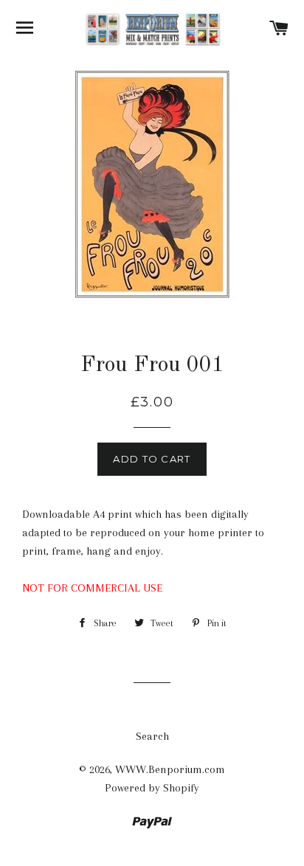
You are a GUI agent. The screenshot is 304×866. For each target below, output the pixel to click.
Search (152, 736)
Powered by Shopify (152, 787)
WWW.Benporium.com (170, 769)
